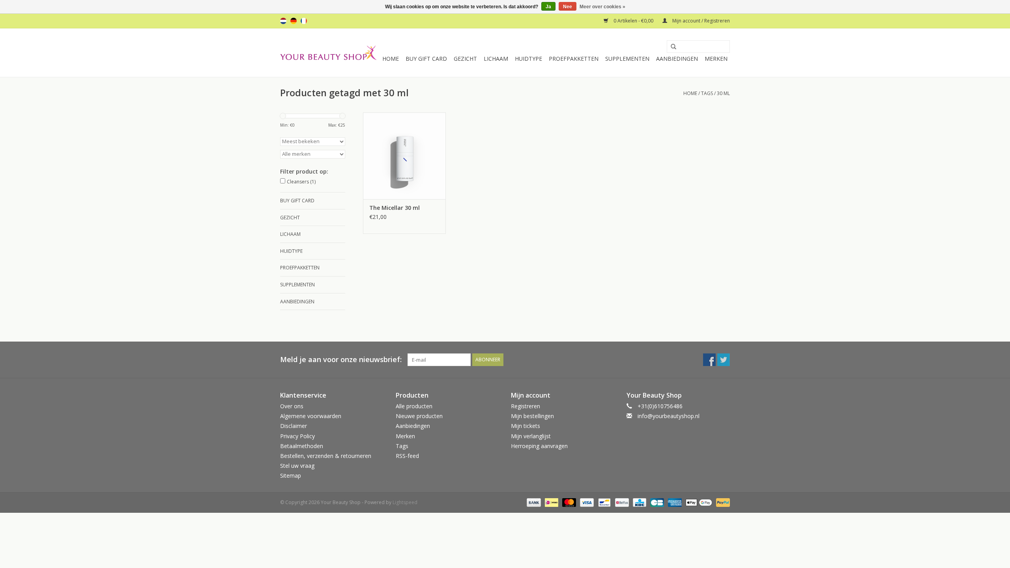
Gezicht (465, 58)
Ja (548, 6)
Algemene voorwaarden (310, 416)
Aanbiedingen (677, 58)
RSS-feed (407, 456)
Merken (716, 58)
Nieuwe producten (419, 416)
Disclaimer (293, 426)
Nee (567, 6)
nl (283, 21)
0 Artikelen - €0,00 (633, 20)
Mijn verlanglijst (531, 436)
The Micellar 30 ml (394, 207)
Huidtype (528, 58)
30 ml (723, 93)
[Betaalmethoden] (533, 502)
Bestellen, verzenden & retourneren (325, 456)
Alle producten (414, 406)
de (293, 21)
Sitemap (290, 475)
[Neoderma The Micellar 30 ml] (404, 155)
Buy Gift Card (426, 58)
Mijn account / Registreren (700, 20)
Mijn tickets (525, 426)
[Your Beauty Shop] (328, 52)
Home (390, 58)
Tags (707, 93)
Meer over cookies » (602, 6)
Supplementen (627, 58)
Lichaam (496, 58)
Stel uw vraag (297, 465)
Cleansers (301, 181)
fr (304, 21)
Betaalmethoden (301, 446)
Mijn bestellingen (532, 416)
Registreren (525, 406)
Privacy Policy (297, 436)
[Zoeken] (671, 47)
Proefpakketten (574, 58)
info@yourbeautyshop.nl (669, 416)
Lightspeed (405, 502)
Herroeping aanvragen (539, 446)
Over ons (291, 406)
